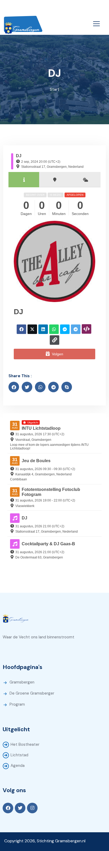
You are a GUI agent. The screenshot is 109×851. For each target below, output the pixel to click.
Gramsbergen (22, 682)
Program (17, 704)
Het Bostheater (25, 744)
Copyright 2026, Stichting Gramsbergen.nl (44, 841)
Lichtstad (19, 755)
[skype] (66, 387)
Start (54, 89)
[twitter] (27, 387)
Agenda (18, 765)
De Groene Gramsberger (32, 693)
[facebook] (13, 387)
